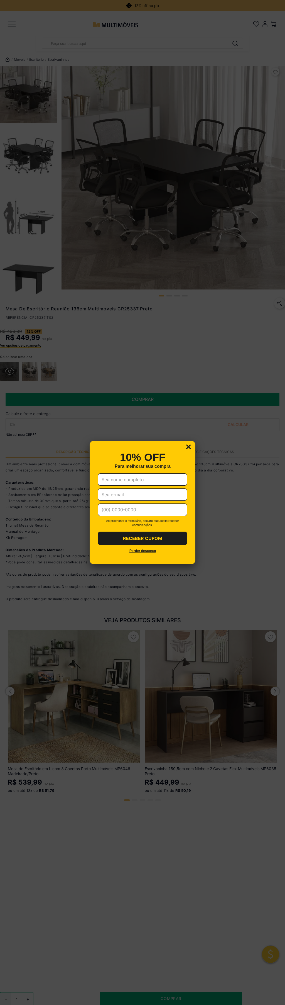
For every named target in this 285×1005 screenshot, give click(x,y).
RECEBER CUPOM (142, 538)
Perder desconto (142, 551)
